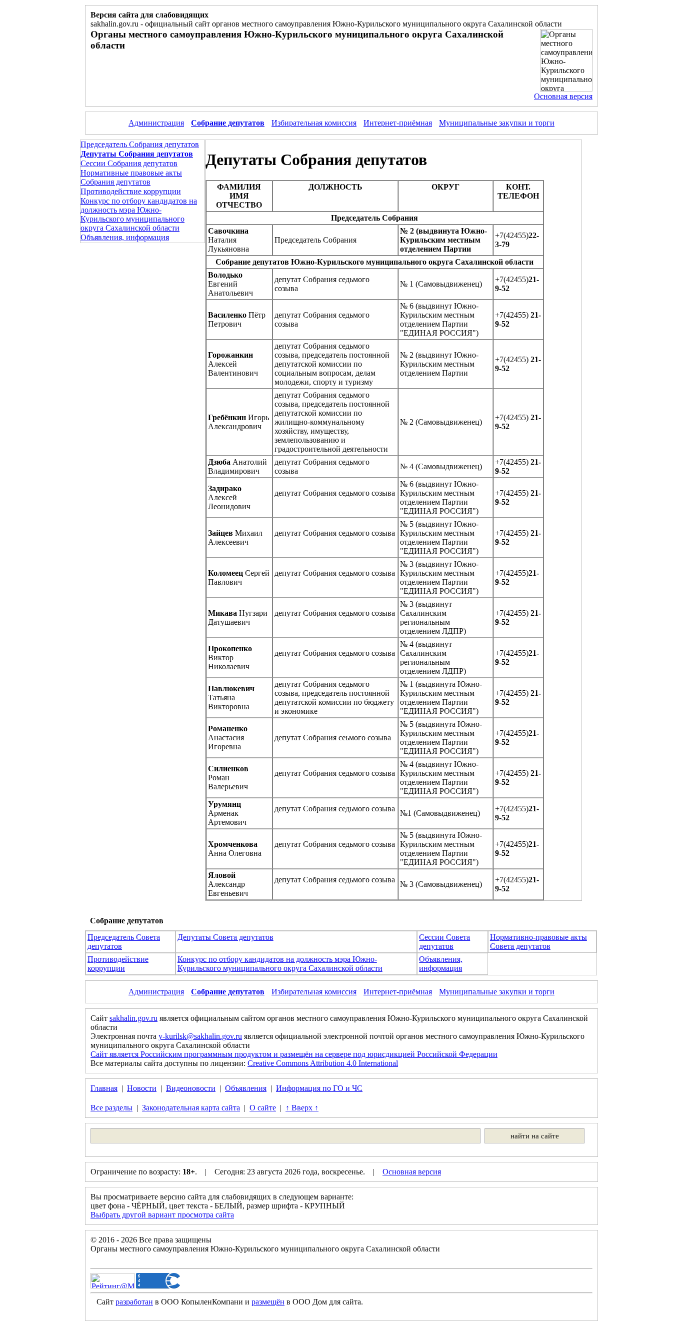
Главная (104, 1088)
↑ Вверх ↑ (302, 1107)
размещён (268, 1301)
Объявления (245, 1088)
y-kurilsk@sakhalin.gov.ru (200, 1036)
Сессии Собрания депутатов (129, 163)
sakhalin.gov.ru (134, 1018)
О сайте (263, 1107)
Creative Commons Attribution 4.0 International (323, 1063)
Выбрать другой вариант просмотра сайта (162, 1214)
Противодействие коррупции (130, 191)
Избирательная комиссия (314, 123)
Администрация (156, 123)
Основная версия (563, 96)
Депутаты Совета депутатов (226, 937)
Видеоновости (191, 1088)
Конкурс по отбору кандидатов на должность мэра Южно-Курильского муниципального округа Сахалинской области (138, 214)
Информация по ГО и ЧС (319, 1088)
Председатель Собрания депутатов (139, 144)
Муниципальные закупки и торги (496, 123)
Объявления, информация (124, 237)
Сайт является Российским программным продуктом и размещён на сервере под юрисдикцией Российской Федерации (294, 1054)
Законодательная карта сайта (191, 1107)
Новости (141, 1088)
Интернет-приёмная (398, 123)
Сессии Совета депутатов (444, 941)
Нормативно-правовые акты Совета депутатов (538, 941)
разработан (134, 1301)
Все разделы (111, 1107)
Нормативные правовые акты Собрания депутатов (131, 177)
